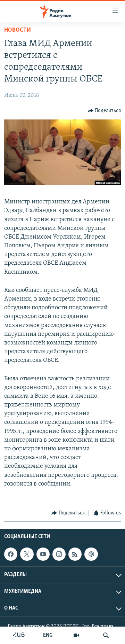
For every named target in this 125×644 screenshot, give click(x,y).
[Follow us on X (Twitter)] (26, 554)
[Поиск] (105, 635)
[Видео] (76, 635)
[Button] (104, 110)
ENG (47, 635)
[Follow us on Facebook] (10, 554)
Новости (17, 30)
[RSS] (75, 554)
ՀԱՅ (19, 635)
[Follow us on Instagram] (59, 554)
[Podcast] (91, 554)
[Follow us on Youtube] (43, 554)
